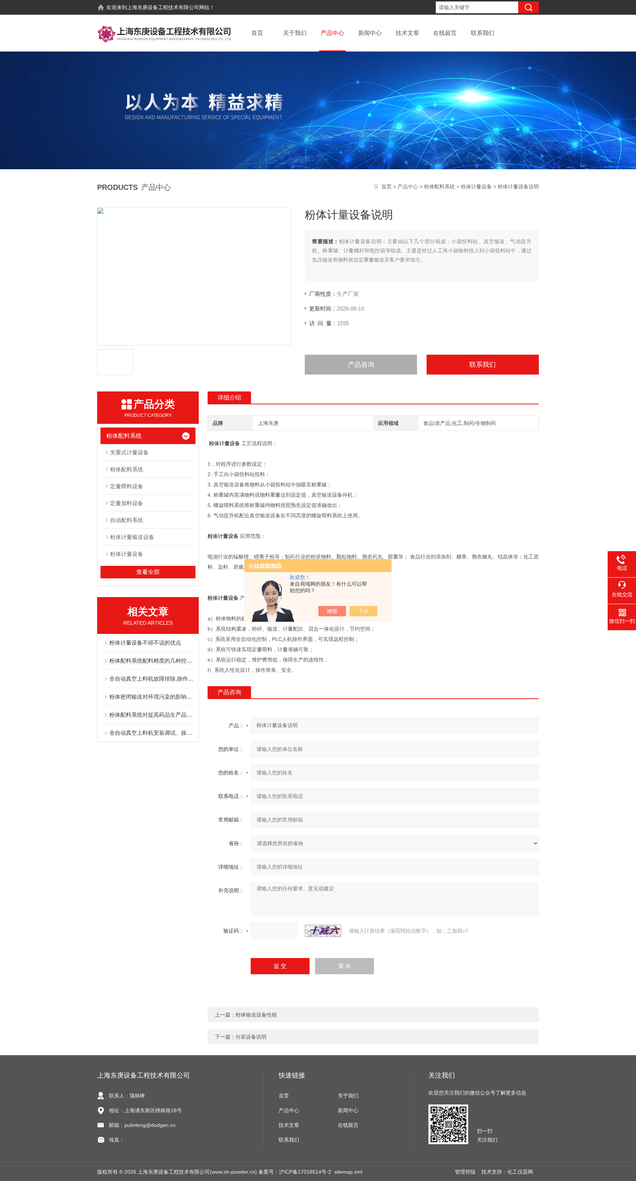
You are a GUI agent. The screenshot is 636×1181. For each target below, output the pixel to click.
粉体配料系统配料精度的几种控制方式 (151, 660)
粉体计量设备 (476, 186)
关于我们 (295, 33)
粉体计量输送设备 (132, 537)
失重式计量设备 (129, 452)
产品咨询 (361, 364)
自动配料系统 (126, 520)
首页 (257, 33)
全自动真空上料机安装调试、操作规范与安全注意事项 (151, 733)
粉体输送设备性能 (256, 1015)
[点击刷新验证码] (323, 931)
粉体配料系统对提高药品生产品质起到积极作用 (151, 715)
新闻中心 (370, 33)
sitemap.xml (348, 1172)
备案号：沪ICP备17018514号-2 (294, 1172)
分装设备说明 (251, 1037)
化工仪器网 (520, 1172)
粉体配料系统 (439, 186)
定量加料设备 (126, 503)
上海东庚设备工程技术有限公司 (163, 7)
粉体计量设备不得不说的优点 (145, 642)
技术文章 (407, 33)
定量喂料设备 (126, 486)
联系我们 (482, 33)
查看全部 (148, 572)
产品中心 (332, 33)
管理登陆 (465, 1172)
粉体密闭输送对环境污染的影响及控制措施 (151, 697)
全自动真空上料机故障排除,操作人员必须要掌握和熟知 (151, 678)
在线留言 (445, 33)
